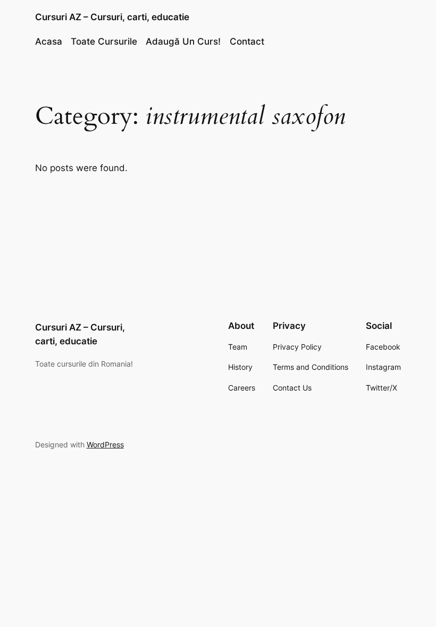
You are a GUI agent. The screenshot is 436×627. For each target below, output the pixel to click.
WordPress (105, 444)
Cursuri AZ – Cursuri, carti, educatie (112, 17)
